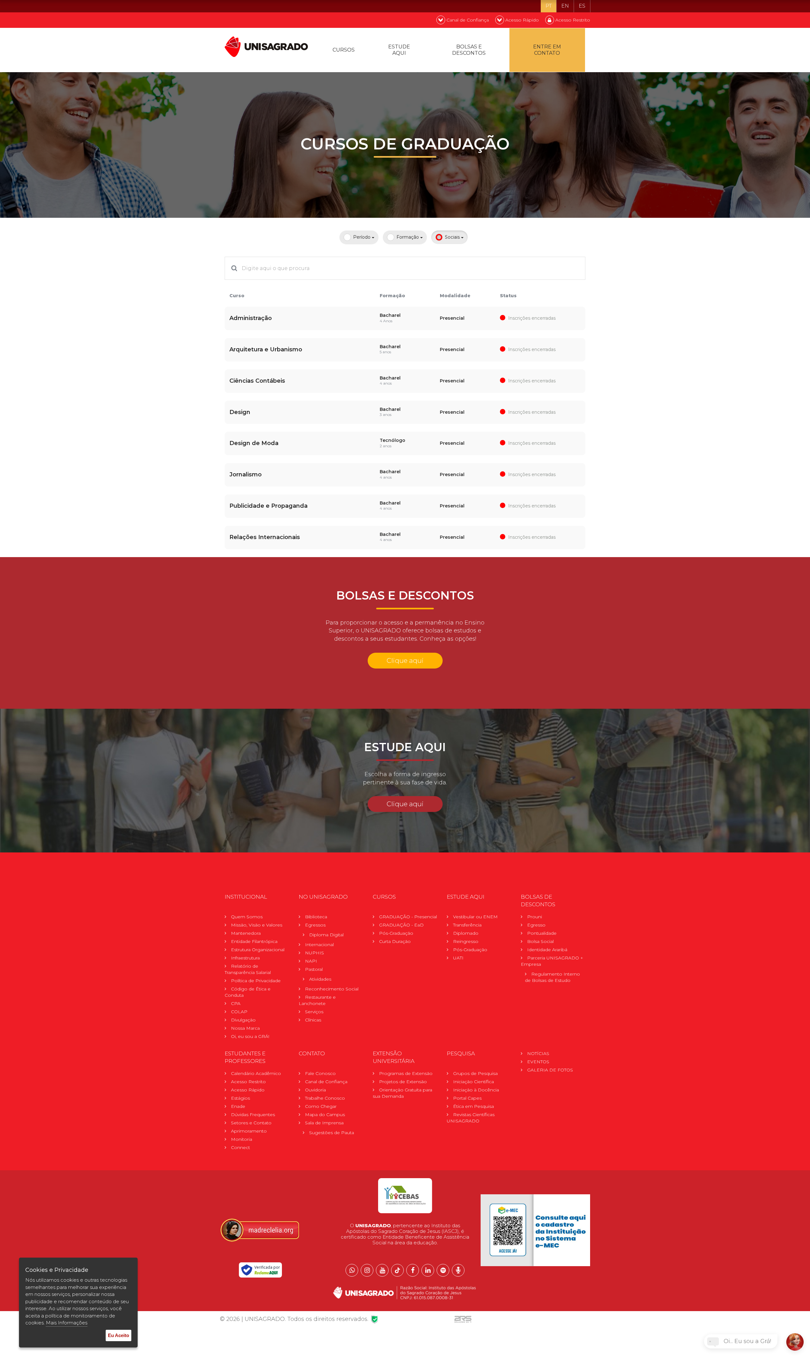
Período (362, 237)
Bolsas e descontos (469, 50)
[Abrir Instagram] (367, 1270)
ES (582, 6)
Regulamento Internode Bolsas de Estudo (552, 977)
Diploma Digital (326, 935)
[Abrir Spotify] (443, 1270)
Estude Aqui (399, 50)
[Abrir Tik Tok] (397, 1270)
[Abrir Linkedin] (427, 1270)
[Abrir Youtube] (382, 1270)
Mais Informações (66, 1323)
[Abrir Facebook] (412, 1270)
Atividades (320, 979)
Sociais (453, 237)
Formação (408, 237)
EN (565, 6)
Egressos (315, 925)
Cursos (344, 50)
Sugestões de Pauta (331, 1132)
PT (548, 6)
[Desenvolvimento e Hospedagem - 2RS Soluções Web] (462, 1319)
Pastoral (314, 969)
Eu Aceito (118, 1335)
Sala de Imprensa (324, 1123)
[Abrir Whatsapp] (352, 1270)
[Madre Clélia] (259, 1230)
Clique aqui (405, 660)
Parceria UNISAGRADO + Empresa (552, 961)
